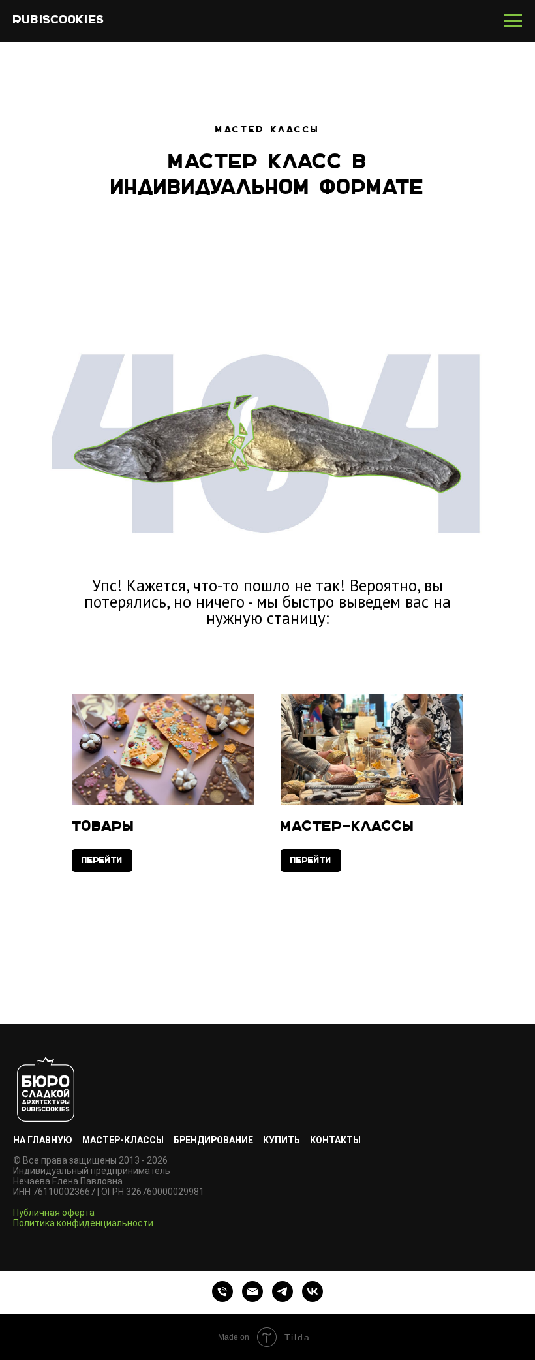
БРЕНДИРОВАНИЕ (213, 1140)
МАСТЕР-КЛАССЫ (123, 1140)
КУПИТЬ (281, 1140)
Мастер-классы (347, 827)
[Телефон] (222, 1291)
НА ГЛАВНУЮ (42, 1140)
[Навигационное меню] (513, 20)
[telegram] (282, 1291)
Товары (103, 827)
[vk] (312, 1291)
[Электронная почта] (252, 1291)
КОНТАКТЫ (335, 1140)
